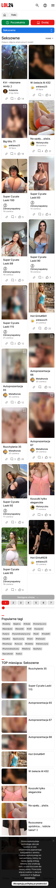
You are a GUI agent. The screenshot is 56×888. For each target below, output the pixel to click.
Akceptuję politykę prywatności (30, 883)
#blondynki (7, 629)
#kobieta (29, 644)
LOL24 (7, 5)
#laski (36, 634)
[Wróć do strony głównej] (5, 14)
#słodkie (6, 639)
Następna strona (26, 597)
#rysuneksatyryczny (21, 634)
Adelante (13, 90)
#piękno (17, 624)
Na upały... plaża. (40, 138)
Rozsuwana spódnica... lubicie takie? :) (39, 826)
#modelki (46, 634)
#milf (29, 629)
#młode (27, 624)
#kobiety (6, 624)
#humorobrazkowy (10, 649)
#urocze (18, 644)
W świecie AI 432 (40, 82)
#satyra (5, 634)
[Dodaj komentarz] (40, 328)
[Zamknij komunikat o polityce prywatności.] (53, 841)
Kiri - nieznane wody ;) (11, 84)
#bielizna (26, 649)
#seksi (19, 654)
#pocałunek (7, 654)
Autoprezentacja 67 (40, 443)
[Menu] (53, 5)
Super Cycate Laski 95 (11, 571)
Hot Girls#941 (38, 315)
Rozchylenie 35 (12, 446)
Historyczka (42, 142)
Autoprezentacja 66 (40, 372)
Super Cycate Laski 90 (38, 258)
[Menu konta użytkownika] (45, 5)
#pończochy (18, 639)
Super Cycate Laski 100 (11, 198)
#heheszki (40, 639)
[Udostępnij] (7, 98)
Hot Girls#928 (38, 557)
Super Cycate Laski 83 (38, 195)
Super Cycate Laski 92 (11, 503)
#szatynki (38, 629)
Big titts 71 (9, 141)
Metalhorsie (15, 394)
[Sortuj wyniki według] (45, 38)
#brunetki (19, 629)
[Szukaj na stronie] (37, 5)
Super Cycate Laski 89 (11, 261)
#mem (30, 639)
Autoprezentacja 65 (13, 388)
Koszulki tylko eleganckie (38, 500)
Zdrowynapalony (11, 208)
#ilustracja (7, 644)
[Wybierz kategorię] (28, 30)
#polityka (37, 649)
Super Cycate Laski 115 (11, 324)
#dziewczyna (42, 644)
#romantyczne (39, 624)
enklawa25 (41, 86)
